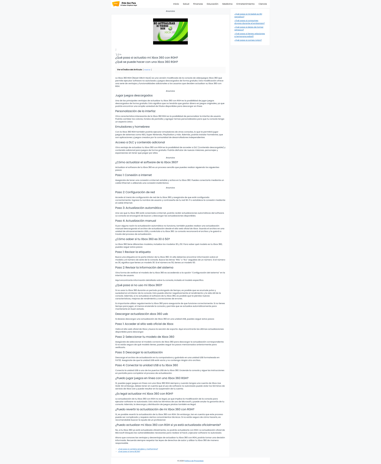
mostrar (147, 70)
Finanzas (198, 3)
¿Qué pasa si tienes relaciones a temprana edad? (249, 35)
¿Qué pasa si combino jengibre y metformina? (138, 449)
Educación (212, 3)
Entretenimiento (245, 3)
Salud (186, 3)
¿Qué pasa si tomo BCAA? (129, 451)
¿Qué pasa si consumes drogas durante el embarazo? (249, 22)
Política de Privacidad (193, 461)
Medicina (227, 3)
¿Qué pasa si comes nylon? (248, 40)
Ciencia (263, 3)
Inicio (176, 3)
